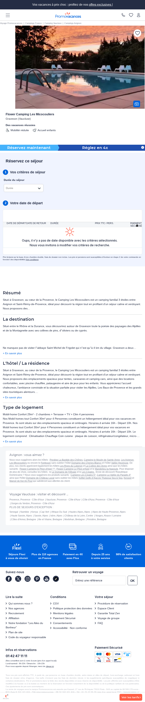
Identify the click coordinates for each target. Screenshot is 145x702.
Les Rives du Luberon (71, 466)
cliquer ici (50, 666)
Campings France (33, 23)
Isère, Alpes (56, 515)
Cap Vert (44, 512)
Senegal (13, 512)
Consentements (62, 623)
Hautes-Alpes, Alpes (79, 512)
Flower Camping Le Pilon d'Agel (72, 469)
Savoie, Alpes (41, 515)
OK (132, 580)
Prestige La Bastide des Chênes (66, 460)
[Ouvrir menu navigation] (6, 15)
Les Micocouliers (18, 463)
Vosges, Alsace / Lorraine (108, 515)
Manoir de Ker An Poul (20, 481)
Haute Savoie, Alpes (21, 515)
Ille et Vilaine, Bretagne (50, 519)
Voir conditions (32, 259)
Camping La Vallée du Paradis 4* (114, 475)
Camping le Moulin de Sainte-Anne (102, 460)
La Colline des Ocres (96, 466)
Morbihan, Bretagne (74, 519)
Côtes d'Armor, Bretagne (23, 519)
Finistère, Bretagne (96, 519)
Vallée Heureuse (119, 463)
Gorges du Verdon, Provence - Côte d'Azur (33, 503)
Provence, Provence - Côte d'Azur (26, 499)
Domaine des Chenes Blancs (86, 463)
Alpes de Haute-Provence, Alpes (109, 512)
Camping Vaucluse (53, 23)
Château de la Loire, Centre (79, 515)
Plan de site (15, 632)
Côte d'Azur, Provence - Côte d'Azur (101, 499)
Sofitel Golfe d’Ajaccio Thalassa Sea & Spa (101, 478)
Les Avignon (127, 460)
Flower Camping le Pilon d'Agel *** (37, 469)
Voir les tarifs (130, 697)
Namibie (24, 512)
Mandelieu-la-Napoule (106, 469)
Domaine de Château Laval (40, 478)
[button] (17, 552)
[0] (131, 15)
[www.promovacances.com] (68, 15)
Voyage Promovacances (11, 23)
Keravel (128, 478)
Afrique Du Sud (59, 512)
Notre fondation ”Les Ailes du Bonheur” (24, 625)
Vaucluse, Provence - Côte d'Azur (63, 499)
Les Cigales (88, 472)
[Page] (9, 579)
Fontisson (46, 463)
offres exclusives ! (101, 4)
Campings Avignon (72, 23)
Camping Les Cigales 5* (83, 475)
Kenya (34, 512)
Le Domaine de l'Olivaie (64, 472)
